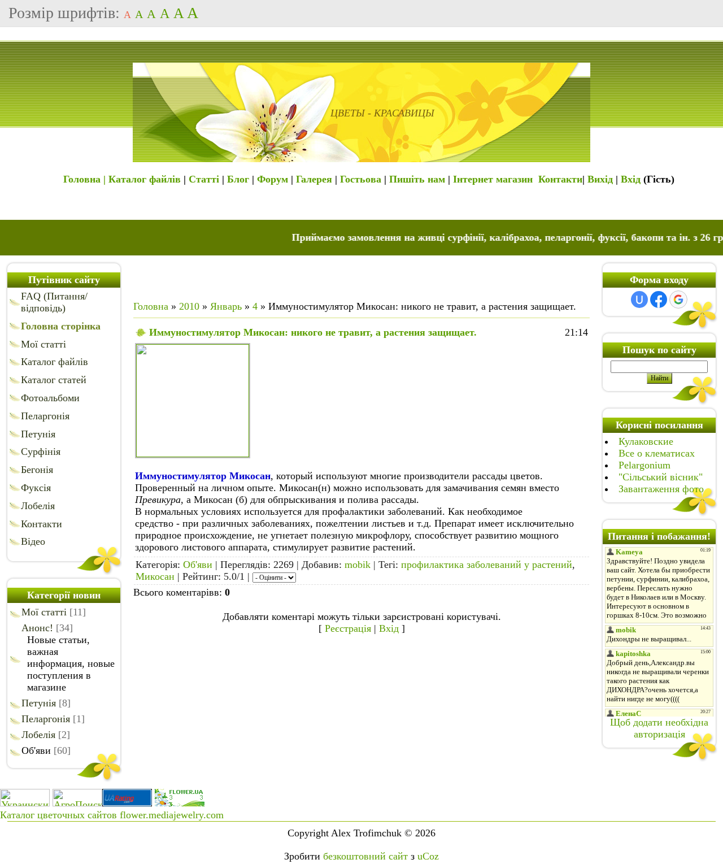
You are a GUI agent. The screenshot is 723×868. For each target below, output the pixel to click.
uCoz (428, 856)
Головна (150, 306)
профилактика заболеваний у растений (486, 564)
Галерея (314, 179)
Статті (204, 179)
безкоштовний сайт (365, 856)
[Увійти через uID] (639, 299)
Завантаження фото (661, 488)
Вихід (600, 179)
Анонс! (37, 627)
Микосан (155, 576)
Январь (226, 306)
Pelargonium (644, 465)
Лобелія (38, 734)
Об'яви (36, 750)
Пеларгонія (45, 718)
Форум (272, 179)
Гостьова (360, 179)
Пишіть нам (417, 179)
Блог (238, 179)
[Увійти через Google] (678, 299)
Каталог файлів (144, 179)
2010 (189, 306)
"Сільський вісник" (661, 477)
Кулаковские (646, 441)
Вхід (631, 179)
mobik (358, 564)
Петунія (38, 703)
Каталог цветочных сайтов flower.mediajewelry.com (112, 815)
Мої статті (44, 612)
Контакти (560, 179)
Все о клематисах (657, 453)
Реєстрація (348, 628)
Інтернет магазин (493, 179)
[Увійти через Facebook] (658, 299)
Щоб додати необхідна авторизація (659, 728)
